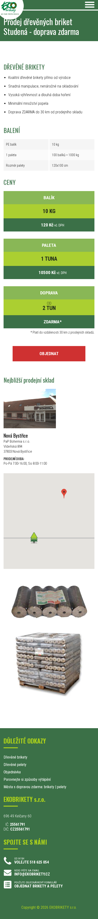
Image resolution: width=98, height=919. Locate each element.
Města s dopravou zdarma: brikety (29, 787)
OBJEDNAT (49, 353)
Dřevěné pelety (15, 764)
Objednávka (12, 772)
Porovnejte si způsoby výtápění (27, 779)
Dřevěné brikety (15, 757)
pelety (61, 787)
